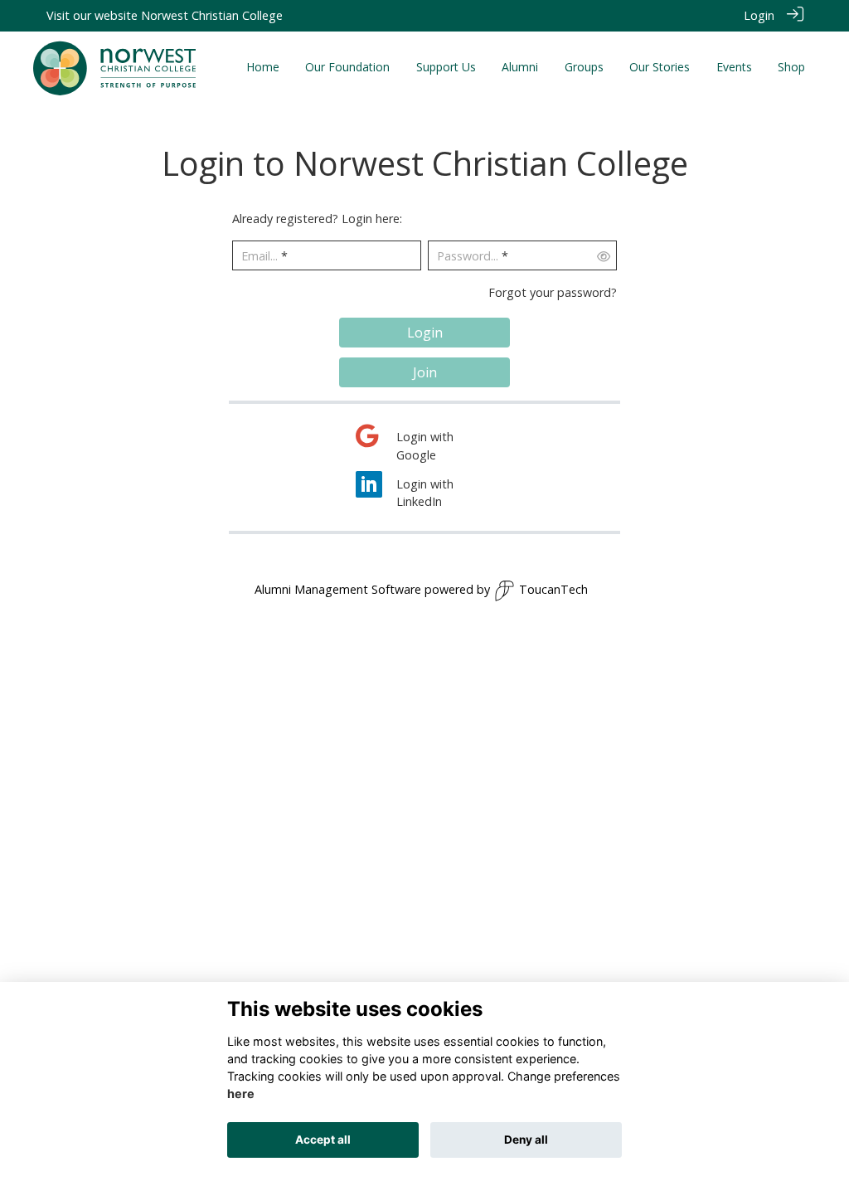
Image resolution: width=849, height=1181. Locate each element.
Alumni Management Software (338, 589)
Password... (467, 256)
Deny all (526, 1139)
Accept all (323, 1139)
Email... (259, 256)
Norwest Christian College (212, 15)
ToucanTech (553, 589)
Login (759, 15)
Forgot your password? (552, 292)
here (241, 1093)
